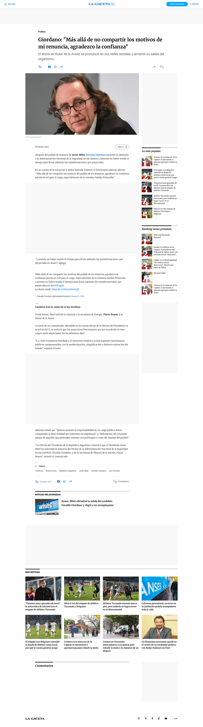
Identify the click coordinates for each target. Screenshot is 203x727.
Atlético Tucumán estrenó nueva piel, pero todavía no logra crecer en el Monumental (120, 606)
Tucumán (39, 471)
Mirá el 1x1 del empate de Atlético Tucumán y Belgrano (164, 211)
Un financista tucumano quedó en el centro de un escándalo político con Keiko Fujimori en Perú (159, 644)
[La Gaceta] (101, 4)
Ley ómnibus (114, 471)
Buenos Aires (51, 471)
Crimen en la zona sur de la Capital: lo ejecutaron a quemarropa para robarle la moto (81, 644)
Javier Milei (83, 471)
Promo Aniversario (177, 4)
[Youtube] (166, 718)
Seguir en (120, 147)
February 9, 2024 (77, 296)
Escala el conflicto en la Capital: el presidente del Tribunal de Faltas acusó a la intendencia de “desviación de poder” (166, 252)
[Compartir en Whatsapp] (55, 67)
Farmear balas (160, 273)
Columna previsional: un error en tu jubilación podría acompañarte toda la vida (159, 606)
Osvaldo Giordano (98, 471)
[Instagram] (139, 718)
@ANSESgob (57, 285)
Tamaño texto (45, 482)
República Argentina (67, 471)
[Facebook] (152, 718)
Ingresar (195, 4)
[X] (146, 718)
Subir (176, 718)
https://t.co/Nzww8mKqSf (65, 289)
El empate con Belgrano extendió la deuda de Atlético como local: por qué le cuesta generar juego (42, 644)
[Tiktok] (159, 718)
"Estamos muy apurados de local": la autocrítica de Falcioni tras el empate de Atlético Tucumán (43, 606)
